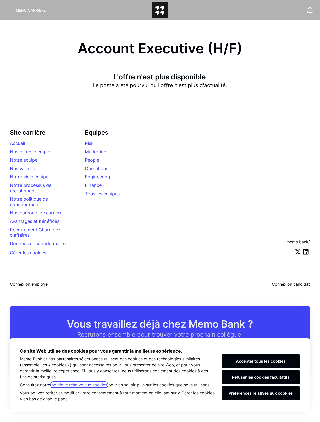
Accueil (17, 143)
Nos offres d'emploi (31, 151)
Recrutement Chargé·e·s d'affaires (36, 232)
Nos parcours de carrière (36, 212)
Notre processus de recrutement (31, 188)
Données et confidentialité (38, 243)
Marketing (95, 151)
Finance (93, 185)
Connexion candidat (291, 284)
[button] (310, 10)
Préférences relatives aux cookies (261, 393)
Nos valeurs (22, 168)
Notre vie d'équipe (29, 176)
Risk (89, 143)
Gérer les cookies (28, 252)
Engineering (97, 176)
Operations (96, 168)
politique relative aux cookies (79, 384)
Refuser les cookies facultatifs (261, 377)
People (92, 160)
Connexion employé (29, 284)
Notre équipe (24, 160)
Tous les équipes (102, 193)
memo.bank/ (298, 241)
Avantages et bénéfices (35, 221)
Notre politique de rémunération (29, 201)
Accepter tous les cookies (261, 361)
